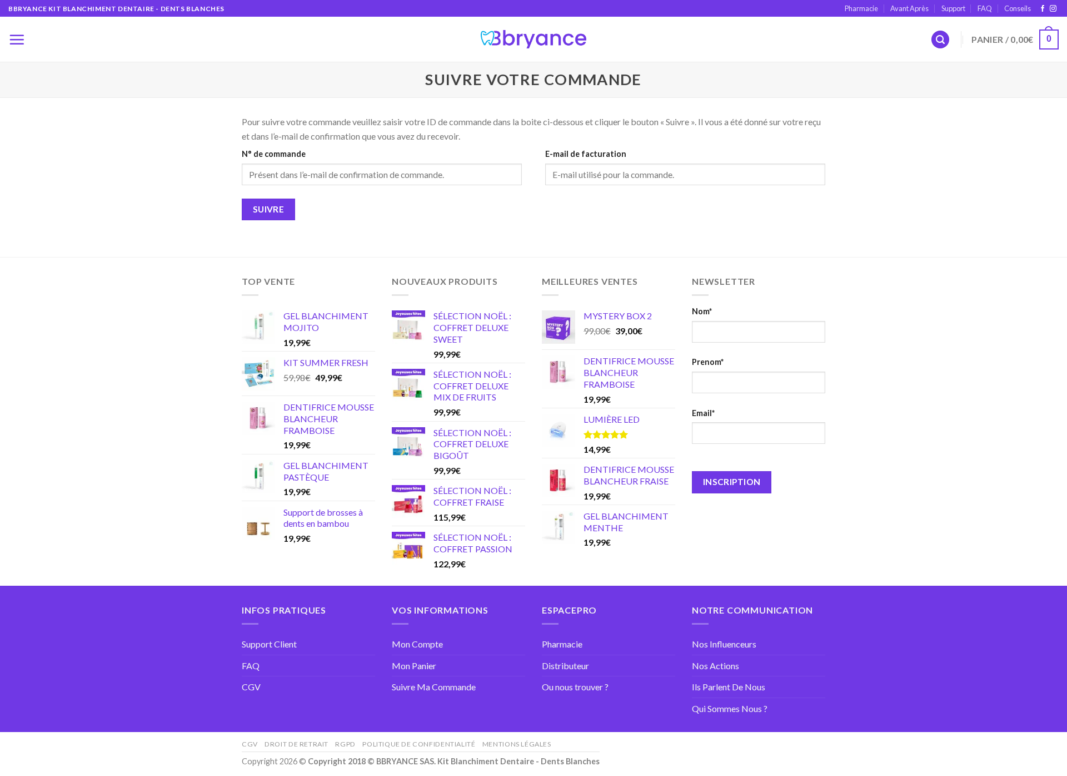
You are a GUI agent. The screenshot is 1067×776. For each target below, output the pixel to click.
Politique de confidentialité (418, 744)
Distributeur (565, 665)
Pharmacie (861, 8)
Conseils (1017, 8)
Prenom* (708, 362)
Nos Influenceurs (724, 644)
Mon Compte (417, 644)
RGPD (345, 744)
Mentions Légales (516, 744)
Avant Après (909, 8)
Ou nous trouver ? (575, 686)
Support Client (269, 644)
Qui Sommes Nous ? (729, 708)
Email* (703, 413)
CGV (251, 686)
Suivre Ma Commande (434, 686)
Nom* (702, 311)
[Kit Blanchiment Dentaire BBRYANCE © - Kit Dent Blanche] (533, 39)
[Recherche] (940, 40)
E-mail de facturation (585, 154)
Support (953, 8)
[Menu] (16, 39)
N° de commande (274, 154)
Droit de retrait (296, 744)
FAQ (985, 8)
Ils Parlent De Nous (728, 686)
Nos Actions (715, 665)
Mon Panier (414, 665)
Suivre (269, 209)
